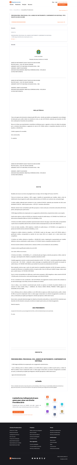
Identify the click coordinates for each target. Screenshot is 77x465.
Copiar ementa (60, 22)
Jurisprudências (16, 10)
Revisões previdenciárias (55, 432)
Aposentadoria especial (14, 440)
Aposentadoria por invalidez (15, 442)
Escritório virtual (33, 438)
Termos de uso (53, 446)
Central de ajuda (53, 442)
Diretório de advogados (34, 436)
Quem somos (52, 440)
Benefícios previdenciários (55, 430)
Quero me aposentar (62, 2)
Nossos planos (62, 4)
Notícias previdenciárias (35, 448)
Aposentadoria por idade (15, 444)
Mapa (51, 444)
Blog (53, 2)
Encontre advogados (34, 444)
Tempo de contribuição (14, 438)
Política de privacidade (54, 448)
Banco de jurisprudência (35, 434)
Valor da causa (12, 436)
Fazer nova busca (62, 10)
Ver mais (13, 39)
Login (56, 2)
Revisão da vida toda (14, 432)
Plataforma (17, 4)
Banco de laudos (33, 432)
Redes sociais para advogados (36, 430)
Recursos (30, 4)
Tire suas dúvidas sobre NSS (35, 446)
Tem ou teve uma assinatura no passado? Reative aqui (22, 414)
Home (11, 10)
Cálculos (12, 4)
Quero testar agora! (17, 412)
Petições (24, 4)
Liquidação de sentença (14, 434)
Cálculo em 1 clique (13, 430)
